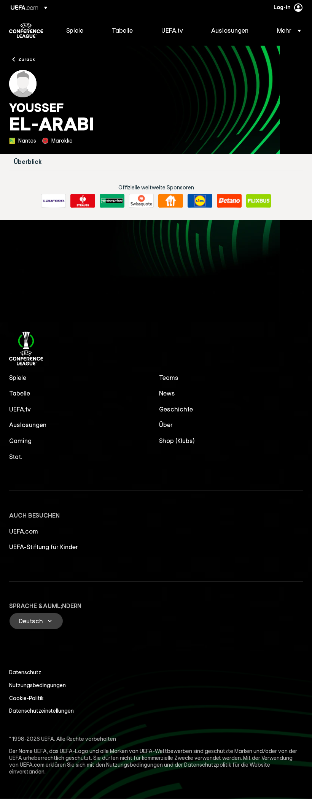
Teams (168, 377)
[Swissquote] (141, 201)
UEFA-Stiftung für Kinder (43, 546)
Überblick (28, 162)
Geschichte (176, 409)
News (167, 393)
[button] (286, 30)
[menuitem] (79, 30)
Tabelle (19, 393)
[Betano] (229, 201)
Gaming (20, 440)
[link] (74, 30)
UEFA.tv (20, 409)
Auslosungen (27, 424)
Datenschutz (25, 672)
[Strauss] (82, 201)
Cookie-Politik (26, 698)
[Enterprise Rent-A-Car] (112, 201)
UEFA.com (23, 531)
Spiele (17, 377)
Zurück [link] (26, 59)
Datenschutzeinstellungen (41, 711)
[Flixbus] (258, 201)
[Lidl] (200, 201)
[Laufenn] (53, 201)
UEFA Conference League (26, 30)
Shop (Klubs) (177, 440)
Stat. (15, 456)
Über (166, 424)
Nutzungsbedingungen (37, 685)
